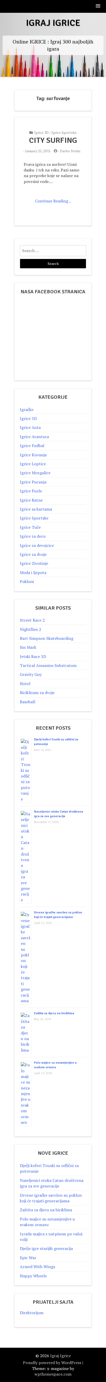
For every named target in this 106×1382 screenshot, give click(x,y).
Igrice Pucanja (33, 482)
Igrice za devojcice (37, 545)
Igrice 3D (41, 132)
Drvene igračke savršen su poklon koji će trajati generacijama (51, 1198)
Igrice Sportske (64, 132)
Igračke (26, 409)
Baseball (27, 702)
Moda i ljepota (33, 572)
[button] (98, 6)
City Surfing (53, 140)
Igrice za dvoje (33, 554)
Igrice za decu (33, 536)
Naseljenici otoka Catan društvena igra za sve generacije (51, 1183)
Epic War (28, 1257)
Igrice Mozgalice (35, 473)
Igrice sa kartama (36, 509)
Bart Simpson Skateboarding (46, 638)
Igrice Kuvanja (33, 455)
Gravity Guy (31, 674)
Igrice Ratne (31, 500)
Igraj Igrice (53, 22)
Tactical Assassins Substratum (48, 665)
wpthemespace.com (53, 1374)
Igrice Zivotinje (34, 563)
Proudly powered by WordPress (52, 1362)
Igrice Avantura (34, 436)
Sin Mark (28, 647)
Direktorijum (31, 1312)
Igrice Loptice (33, 464)
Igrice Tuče (30, 527)
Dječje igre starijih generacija (46, 1248)
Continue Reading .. (53, 201)
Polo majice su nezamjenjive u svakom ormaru (47, 1221)
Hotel (25, 683)
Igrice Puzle (31, 491)
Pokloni (27, 581)
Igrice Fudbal (32, 445)
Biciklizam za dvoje (37, 692)
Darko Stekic (70, 150)
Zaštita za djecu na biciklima (54, 1013)
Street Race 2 (32, 620)
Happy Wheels (33, 1276)
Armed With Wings (37, 1266)
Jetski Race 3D (33, 656)
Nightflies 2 (30, 629)
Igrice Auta (30, 427)
